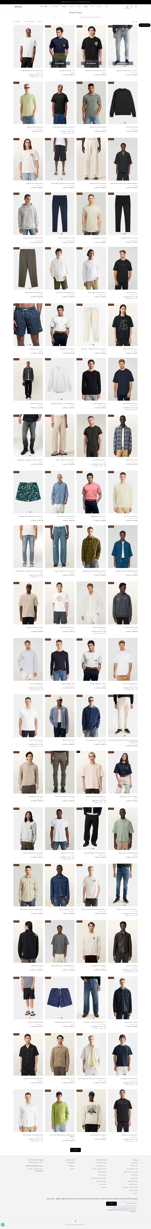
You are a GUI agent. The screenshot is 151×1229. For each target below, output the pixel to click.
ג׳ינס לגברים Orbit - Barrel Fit (65, 460)
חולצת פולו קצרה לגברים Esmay (34, 627)
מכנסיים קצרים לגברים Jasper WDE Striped (62, 183)
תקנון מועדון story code (130, 1172)
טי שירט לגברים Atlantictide (98, 683)
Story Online (69, 1224)
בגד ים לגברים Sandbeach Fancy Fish (64, 1022)
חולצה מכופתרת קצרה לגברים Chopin (128, 853)
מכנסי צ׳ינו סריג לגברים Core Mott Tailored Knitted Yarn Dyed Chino (123, 741)
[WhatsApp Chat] (2, 1224)
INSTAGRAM (71, 1162)
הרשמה (111, 1203)
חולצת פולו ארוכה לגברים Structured (96, 740)
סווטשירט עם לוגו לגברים (131, 516)
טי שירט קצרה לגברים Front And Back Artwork (93, 909)
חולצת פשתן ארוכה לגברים (99, 627)
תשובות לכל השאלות (100, 1162)
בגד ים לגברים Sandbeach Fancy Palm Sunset (31, 516)
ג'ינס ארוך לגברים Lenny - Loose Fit (64, 571)
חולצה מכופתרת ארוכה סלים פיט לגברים (33, 1135)
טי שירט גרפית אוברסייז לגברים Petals (95, 70)
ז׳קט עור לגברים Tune (132, 965)
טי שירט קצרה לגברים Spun (67, 627)
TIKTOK (72, 1169)
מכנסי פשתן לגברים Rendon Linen (34, 292)
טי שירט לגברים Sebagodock (67, 349)
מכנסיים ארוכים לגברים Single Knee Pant (95, 853)
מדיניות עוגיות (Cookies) (130, 1187)
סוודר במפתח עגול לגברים (99, 403)
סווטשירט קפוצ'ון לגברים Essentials (33, 238)
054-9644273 (39, 1170)
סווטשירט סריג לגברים (132, 127)
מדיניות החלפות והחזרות (99, 1169)
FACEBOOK (71, 1165)
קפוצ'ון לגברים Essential (131, 627)
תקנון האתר (134, 1175)
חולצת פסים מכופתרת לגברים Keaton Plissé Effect (124, 183)
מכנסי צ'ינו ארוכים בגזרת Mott (129, 238)
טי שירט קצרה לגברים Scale (130, 349)
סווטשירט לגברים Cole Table (98, 965)
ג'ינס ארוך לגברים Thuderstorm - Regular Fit (30, 460)
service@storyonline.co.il (34, 1165)
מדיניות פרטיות (133, 1184)
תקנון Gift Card (133, 1181)
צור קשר (104, 1187)
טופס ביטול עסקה (101, 1181)
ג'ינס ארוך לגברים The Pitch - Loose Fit (95, 1022)
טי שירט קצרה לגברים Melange (35, 127)
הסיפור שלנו (134, 1162)
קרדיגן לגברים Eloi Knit (67, 1078)
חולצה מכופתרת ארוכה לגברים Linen (64, 292)
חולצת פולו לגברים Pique (36, 740)
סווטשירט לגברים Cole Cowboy (98, 1135)
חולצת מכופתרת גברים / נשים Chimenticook (62, 403)
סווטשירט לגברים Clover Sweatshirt (33, 853)
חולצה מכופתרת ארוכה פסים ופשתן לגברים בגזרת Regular (62, 1136)
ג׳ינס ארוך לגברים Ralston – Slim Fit (127, 70)
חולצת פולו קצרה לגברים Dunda (98, 127)
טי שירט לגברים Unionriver (67, 70)
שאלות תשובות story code (98, 1178)
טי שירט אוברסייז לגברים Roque (34, 183)
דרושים (136, 1193)
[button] (106, 7)
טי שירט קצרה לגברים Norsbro (130, 1135)
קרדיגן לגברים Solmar (132, 460)
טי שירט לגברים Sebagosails (98, 516)
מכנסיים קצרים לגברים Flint (35, 1022)
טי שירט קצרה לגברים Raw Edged (129, 1078)
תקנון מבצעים (134, 1178)
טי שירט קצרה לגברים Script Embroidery (32, 70)
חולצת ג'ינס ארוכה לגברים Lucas (65, 516)
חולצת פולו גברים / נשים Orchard (129, 796)
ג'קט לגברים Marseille (36, 403)
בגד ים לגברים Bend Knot (36, 349)
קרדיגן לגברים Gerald (68, 740)
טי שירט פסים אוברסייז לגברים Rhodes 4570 (62, 965)
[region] (75, 2)
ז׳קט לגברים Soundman (37, 965)
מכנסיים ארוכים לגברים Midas (98, 183)
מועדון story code (132, 1169)
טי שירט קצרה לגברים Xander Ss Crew (96, 796)
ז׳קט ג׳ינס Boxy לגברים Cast (66, 909)
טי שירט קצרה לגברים (132, 292)
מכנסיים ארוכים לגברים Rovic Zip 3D (64, 796)
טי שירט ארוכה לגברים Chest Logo (97, 292)
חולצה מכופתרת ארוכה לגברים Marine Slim (31, 909)
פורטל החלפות (102, 1172)
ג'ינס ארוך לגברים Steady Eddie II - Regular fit (29, 571)
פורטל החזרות (102, 1175)
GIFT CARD (103, 1184)
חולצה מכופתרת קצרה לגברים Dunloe (33, 1078)
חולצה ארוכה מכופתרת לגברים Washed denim (94, 571)
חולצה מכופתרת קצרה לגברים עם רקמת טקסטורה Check (92, 1078)
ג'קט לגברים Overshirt (131, 1022)
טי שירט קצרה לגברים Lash (99, 238)
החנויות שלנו (134, 1165)
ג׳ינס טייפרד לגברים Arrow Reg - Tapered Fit (93, 349)
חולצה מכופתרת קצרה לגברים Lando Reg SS (126, 571)
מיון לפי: (39, 21)
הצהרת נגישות (134, 1190)
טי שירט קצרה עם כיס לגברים (130, 403)
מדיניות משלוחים (101, 1165)
